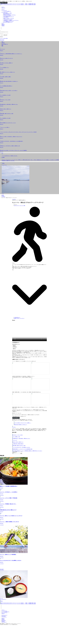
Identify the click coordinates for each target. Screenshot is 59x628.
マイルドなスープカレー (7, 15)
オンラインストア (4, 615)
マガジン (3, 9)
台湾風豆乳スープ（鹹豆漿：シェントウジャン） (11, 20)
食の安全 (3, 621)
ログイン (1, 36)
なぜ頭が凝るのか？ (17, 317)
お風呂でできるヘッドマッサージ (19, 318)
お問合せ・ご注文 (4, 2)
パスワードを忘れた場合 (4, 38)
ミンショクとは (4, 10)
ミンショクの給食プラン (7, 11)
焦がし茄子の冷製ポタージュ (7, 22)
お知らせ (3, 613)
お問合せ (3, 25)
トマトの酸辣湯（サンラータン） (8, 21)
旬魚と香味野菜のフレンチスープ (8, 16)
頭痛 (24, 205)
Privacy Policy (4, 620)
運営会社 (3, 24)
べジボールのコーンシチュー (7, 19)
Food (0, 489)
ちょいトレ (21, 205)
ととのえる (14, 199)
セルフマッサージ (16, 205)
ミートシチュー (5, 17)
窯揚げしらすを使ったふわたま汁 (8, 18)
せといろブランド (4, 12)
